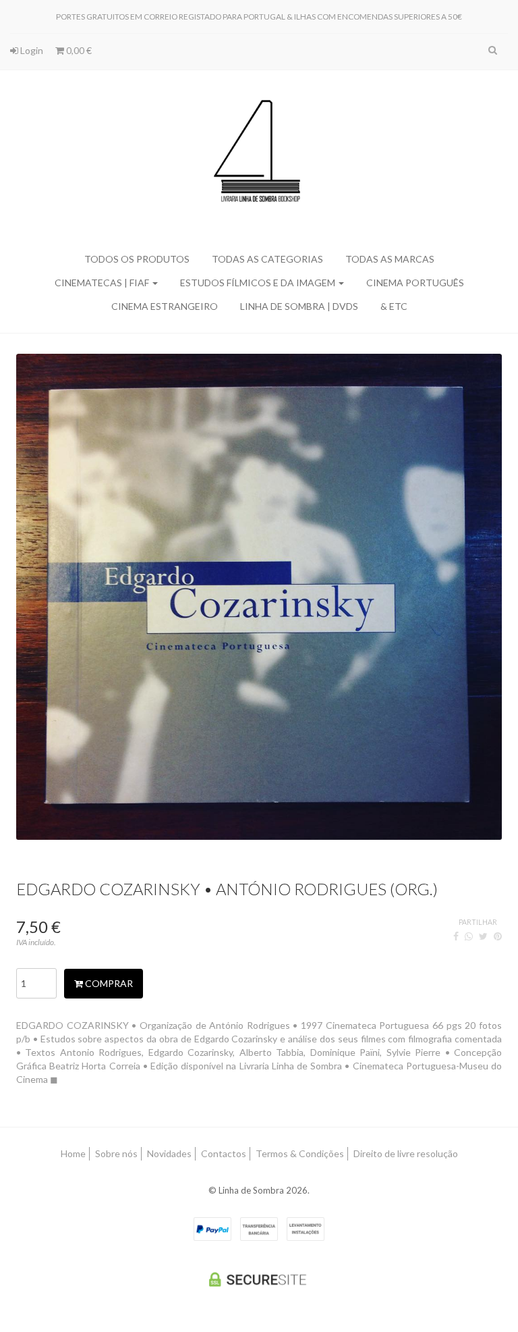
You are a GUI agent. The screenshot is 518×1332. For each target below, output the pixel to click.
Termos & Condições (300, 1153)
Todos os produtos (137, 259)
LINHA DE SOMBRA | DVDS (299, 306)
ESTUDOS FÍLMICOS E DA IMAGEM (258, 282)
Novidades (169, 1153)
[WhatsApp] (469, 936)
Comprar (108, 983)
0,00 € (78, 50)
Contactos (223, 1153)
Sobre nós (116, 1153)
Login (30, 50)
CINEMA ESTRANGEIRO (164, 306)
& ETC (393, 306)
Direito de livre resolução (405, 1153)
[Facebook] (456, 936)
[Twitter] (483, 936)
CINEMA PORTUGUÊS (415, 282)
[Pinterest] (498, 936)
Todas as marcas (389, 259)
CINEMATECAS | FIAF (103, 282)
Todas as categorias (267, 259)
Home (73, 1153)
